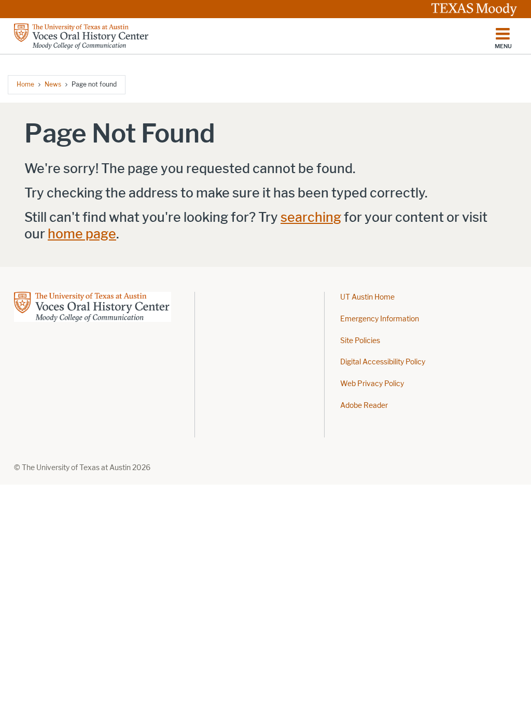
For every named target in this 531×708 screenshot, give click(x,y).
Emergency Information (379, 319)
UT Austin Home (367, 297)
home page (82, 234)
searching (311, 217)
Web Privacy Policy (372, 383)
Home (25, 84)
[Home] (82, 36)
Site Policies (360, 340)
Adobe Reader (364, 405)
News (53, 84)
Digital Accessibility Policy (382, 362)
